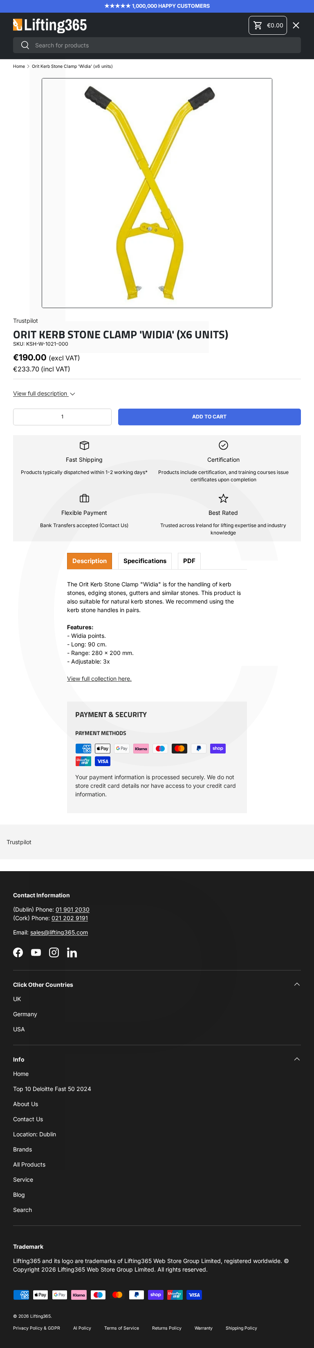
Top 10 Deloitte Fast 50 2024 (52, 1088)
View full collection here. (99, 678)
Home (21, 1073)
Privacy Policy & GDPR (36, 1328)
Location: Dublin (34, 1134)
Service (23, 1179)
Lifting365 (40, 1316)
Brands (22, 1149)
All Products (29, 1164)
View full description (41, 393)
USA (19, 1029)
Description (89, 561)
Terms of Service (121, 1328)
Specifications (144, 561)
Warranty (204, 1328)
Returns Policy (167, 1328)
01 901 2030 (73, 909)
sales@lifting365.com (59, 932)
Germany (25, 1013)
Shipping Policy (241, 1328)
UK (17, 998)
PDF (189, 561)
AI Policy (82, 1328)
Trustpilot (19, 841)
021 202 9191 (70, 917)
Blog (19, 1194)
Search (22, 1209)
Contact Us (28, 1119)
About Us (25, 1103)
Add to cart (209, 417)
